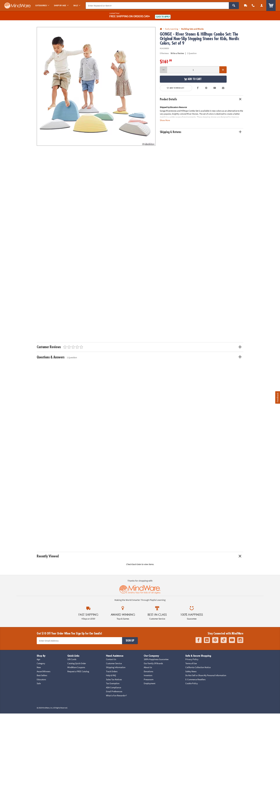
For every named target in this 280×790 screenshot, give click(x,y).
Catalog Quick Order (76, 663)
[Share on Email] (214, 88)
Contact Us (111, 659)
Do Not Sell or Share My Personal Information (205, 675)
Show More (165, 120)
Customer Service (114, 663)
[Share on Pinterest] (206, 88)
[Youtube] (232, 640)
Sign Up (130, 640)
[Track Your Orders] (245, 5)
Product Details (168, 99)
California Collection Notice (198, 667)
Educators (41, 679)
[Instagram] (240, 640)
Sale (39, 683)
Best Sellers (42, 675)
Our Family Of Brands (153, 663)
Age (38, 659)
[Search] (234, 5)
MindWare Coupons (76, 667)
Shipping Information (115, 667)
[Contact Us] (253, 5)
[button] (96, 86)
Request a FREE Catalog (78, 671)
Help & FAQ (111, 675)
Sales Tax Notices (114, 679)
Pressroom (148, 679)
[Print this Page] (223, 88)
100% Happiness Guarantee (156, 659)
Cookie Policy (191, 683)
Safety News (190, 671)
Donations (148, 671)
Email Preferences (114, 691)
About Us (148, 667)
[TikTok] (224, 640)
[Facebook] (199, 640)
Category (41, 663)
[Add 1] (223, 69)
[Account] (261, 5)
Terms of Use (191, 663)
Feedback (277, 397)
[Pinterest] (215, 640)
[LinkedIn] (207, 640)
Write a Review (177, 53)
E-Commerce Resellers (195, 679)
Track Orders (111, 671)
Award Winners (43, 671)
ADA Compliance (113, 687)
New (39, 667)
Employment (149, 683)
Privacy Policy (191, 659)
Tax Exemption (112, 683)
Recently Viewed (47, 556)
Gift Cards (71, 659)
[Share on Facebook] (197, 88)
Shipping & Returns (170, 132)
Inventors (148, 675)
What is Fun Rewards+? (116, 695)
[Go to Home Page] (161, 29)
